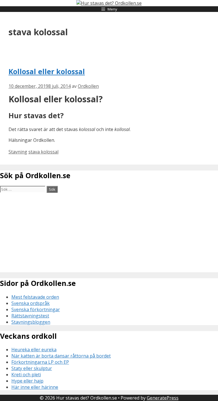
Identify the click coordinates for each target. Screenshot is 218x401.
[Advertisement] (109, 232)
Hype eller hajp (27, 381)
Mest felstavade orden (35, 297)
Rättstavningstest (30, 316)
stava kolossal (43, 152)
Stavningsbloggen (30, 322)
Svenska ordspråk (30, 303)
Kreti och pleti (26, 374)
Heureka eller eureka (33, 349)
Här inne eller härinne (34, 387)
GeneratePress (163, 398)
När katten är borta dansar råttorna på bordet (61, 356)
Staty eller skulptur (31, 368)
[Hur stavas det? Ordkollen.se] (109, 3)
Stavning (18, 152)
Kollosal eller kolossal (47, 71)
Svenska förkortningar (35, 309)
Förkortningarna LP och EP (40, 362)
